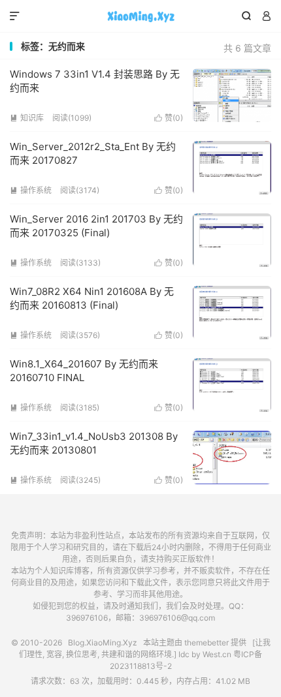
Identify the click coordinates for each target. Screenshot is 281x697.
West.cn (217, 654)
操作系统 (31, 190)
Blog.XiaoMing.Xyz (140, 16)
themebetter (206, 642)
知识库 (27, 118)
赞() (168, 118)
